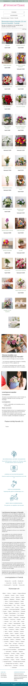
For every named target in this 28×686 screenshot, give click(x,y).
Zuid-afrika (15, 665)
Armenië (12, 595)
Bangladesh (12, 599)
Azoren (12, 597)
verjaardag (5, 515)
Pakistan (12, 641)
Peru (6, 643)
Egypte (9, 611)
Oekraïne (12, 639)
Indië (23, 619)
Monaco (22, 633)
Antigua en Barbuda (22, 593)
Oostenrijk (6, 641)
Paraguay (22, 641)
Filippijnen (23, 613)
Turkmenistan (6, 659)
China (18, 605)
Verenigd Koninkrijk (7, 661)
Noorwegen (6, 639)
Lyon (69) (14, 581)
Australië (22, 595)
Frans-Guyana (12, 615)
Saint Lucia (22, 645)
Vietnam (21, 663)
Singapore (21, 651)
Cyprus (21, 607)
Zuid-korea (21, 665)
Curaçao (17, 607)
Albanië (3, 593)
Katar (23, 623)
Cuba (12, 607)
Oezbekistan (18, 639)
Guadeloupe (22, 617)
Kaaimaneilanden (17, 623)
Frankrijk (11, 18)
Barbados (18, 599)
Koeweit (14, 625)
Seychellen (15, 651)
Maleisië (22, 629)
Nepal (18, 635)
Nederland (13, 635)
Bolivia (6, 601)
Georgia (5, 617)
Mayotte (6, 633)
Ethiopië (5, 613)
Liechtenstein (10, 627)
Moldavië (16, 633)
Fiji (18, 613)
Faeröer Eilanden (12, 613)
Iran (11, 621)
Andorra (9, 593)
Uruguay (12, 659)
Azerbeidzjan (6, 597)
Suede (6, 655)
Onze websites (4, 677)
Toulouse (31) (21, 585)
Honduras (6, 619)
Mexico (11, 633)
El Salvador (23, 611)
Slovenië (13, 653)
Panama (17, 641)
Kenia (4, 625)
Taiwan (16, 655)
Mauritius (22, 631)
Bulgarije (11, 603)
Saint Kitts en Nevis (14, 645)
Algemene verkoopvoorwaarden (20, 675)
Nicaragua (23, 635)
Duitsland (23, 609)
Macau (6, 629)
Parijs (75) (20, 583)
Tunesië (16, 657)
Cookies (15, 680)
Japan (5, 623)
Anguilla (14, 593)
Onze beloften (3, 675)
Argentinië (7, 595)
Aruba (17, 595)
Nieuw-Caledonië (8, 637)
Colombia (23, 605)
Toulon (7, 426)
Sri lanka (22, 653)
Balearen (6, 599)
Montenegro (6, 635)
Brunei (6, 603)
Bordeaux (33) (7, 581)
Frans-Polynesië (20, 615)
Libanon (4, 627)
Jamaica (22, 621)
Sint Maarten (6, 653)
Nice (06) (14, 583)
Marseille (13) (20, 581)
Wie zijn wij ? (3, 674)
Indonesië (6, 621)
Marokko (10, 631)
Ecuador (5, 611)
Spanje (17, 653)
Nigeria (22, 637)
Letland (23, 625)
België (23, 599)
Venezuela (23, 659)
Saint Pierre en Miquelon (14, 647)
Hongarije (19, 619)
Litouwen (17, 627)
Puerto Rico (20, 643)
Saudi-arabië (8, 651)
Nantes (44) (8, 583)
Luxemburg (23, 627)
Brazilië (22, 601)
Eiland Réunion (16, 611)
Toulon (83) (15, 585)
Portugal (15, 643)
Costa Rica (7, 607)
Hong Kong (12, 619)
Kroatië (18, 625)
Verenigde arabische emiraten (19, 661)
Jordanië (10, 623)
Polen (10, 643)
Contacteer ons (6, 1)
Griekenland (16, 617)
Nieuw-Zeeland (16, 637)
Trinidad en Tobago (9, 657)
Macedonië (11, 629)
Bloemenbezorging (5, 18)
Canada (22, 603)
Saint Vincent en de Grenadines (9, 649)
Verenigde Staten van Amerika (12, 663)
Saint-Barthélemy (21, 649)
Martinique (16, 631)
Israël (14, 621)
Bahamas (18, 597)
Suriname (11, 655)
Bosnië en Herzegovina (14, 601)
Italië (18, 621)
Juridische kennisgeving (19, 674)
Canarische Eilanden (8, 605)
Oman (23, 639)
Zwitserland (14, 667)
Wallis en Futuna (8, 665)
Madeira (17, 629)
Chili (14, 605)
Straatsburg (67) (7, 585)
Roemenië (6, 645)
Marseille (16, 18)
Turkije (21, 657)
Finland (6, 615)
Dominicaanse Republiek (14, 609)
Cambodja (17, 603)
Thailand (21, 655)
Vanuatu (17, 659)
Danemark (6, 609)
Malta (6, 631)
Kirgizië (8, 625)
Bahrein (22, 597)
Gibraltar (10, 617)
